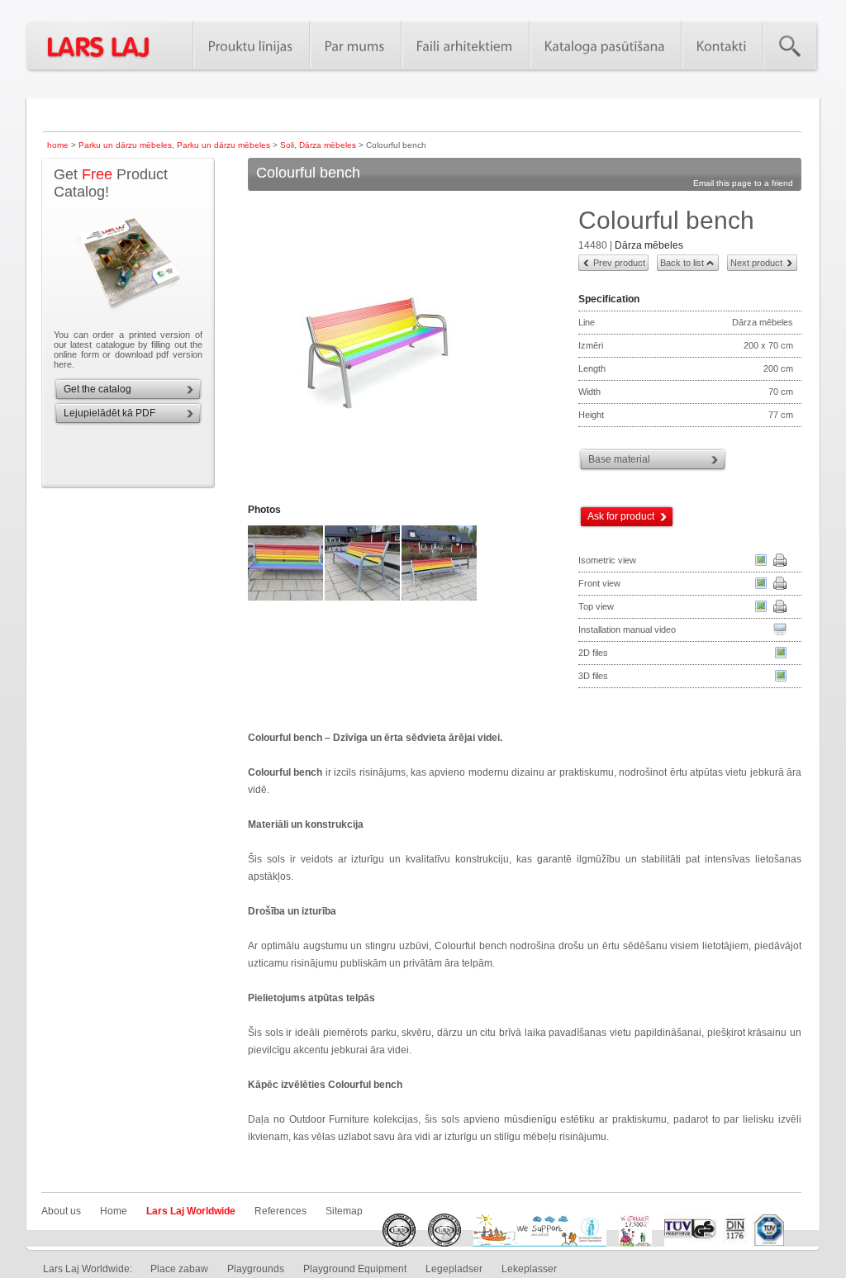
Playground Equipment (354, 1269)
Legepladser (453, 1269)
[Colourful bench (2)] (286, 599)
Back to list (682, 263)
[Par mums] (355, 45)
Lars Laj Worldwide (190, 1211)
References (280, 1211)
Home (113, 1211)
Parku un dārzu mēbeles (125, 145)
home (58, 145)
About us (61, 1211)
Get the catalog (97, 389)
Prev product (619, 263)
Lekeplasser (529, 1269)
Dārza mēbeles (327, 145)
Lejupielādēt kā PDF (109, 413)
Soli (287, 145)
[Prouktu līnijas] (250, 45)
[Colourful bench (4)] (440, 599)
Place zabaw (179, 1269)
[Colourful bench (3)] (363, 599)
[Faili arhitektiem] (465, 45)
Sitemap (344, 1211)
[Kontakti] (722, 45)
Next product (756, 263)
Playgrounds (255, 1269)
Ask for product (620, 516)
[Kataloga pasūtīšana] (605, 45)
